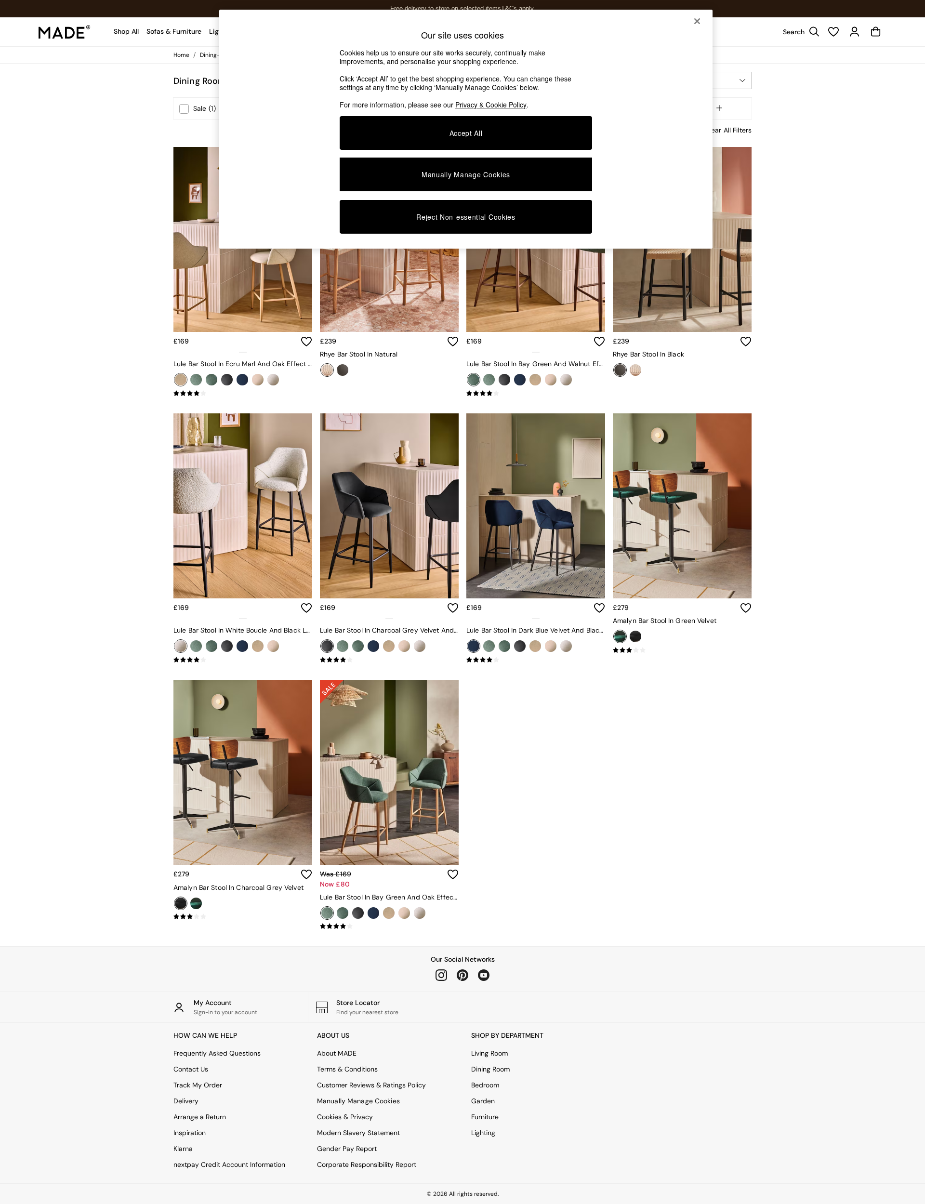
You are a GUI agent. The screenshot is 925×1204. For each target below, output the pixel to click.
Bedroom (485, 1085)
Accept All (466, 133)
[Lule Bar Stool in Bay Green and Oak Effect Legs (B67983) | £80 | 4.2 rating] (389, 926)
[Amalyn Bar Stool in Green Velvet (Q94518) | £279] (682, 505)
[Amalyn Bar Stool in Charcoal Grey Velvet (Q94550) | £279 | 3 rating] (242, 917)
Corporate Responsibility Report (366, 1164)
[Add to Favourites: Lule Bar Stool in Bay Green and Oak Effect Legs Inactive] (453, 874)
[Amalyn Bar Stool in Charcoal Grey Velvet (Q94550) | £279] (242, 772)
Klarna (183, 1148)
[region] (466, 129)
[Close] (697, 21)
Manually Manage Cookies (358, 1101)
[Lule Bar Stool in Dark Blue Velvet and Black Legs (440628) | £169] (535, 505)
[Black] (342, 370)
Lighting (483, 1132)
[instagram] (441, 975)
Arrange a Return (199, 1116)
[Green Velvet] (620, 636)
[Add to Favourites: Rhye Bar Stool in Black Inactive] (746, 341)
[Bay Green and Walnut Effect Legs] (211, 379)
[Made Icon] (65, 31)
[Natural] (327, 370)
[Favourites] (833, 31)
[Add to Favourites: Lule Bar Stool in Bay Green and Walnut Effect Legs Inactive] (599, 341)
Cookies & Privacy (345, 1116)
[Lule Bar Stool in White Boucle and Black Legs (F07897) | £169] (242, 505)
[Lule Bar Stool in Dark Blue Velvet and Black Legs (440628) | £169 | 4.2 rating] (535, 660)
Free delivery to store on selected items (445, 8)
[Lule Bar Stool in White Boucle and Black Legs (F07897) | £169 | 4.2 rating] (242, 660)
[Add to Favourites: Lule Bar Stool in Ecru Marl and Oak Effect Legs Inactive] (306, 341)
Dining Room (490, 1069)
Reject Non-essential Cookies (465, 217)
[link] (799, 31)
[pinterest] (462, 975)
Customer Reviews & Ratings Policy (371, 1085)
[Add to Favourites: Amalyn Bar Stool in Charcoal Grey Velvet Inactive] (306, 874)
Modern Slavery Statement (358, 1132)
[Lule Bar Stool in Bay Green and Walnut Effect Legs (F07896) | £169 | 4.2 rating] (535, 393)
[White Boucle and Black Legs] (273, 379)
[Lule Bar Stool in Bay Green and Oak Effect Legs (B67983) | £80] (389, 772)
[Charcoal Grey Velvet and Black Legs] (227, 379)
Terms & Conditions (347, 1069)
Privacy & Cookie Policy (491, 104)
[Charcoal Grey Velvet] (635, 636)
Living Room (489, 1053)
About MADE (337, 1053)
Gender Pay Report (347, 1148)
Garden (483, 1101)
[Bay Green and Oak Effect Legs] (196, 379)
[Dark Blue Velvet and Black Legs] (242, 379)
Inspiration (189, 1132)
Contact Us (190, 1069)
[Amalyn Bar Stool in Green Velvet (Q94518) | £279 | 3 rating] (682, 650)
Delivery (185, 1101)
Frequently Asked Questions (217, 1053)
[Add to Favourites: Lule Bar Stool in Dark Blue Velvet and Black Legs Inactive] (599, 608)
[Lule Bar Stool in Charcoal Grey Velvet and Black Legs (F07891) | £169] (389, 505)
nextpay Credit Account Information (229, 1164)
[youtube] (483, 975)
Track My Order (197, 1085)
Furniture (485, 1116)
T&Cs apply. (518, 8)
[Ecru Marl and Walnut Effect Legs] (258, 379)
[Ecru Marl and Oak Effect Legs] (180, 379)
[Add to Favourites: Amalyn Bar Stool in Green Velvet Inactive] (746, 608)
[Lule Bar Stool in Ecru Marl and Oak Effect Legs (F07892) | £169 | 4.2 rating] (242, 393)
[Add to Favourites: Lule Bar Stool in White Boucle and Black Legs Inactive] (306, 608)
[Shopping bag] (875, 31)
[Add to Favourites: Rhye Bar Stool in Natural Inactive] (453, 341)
